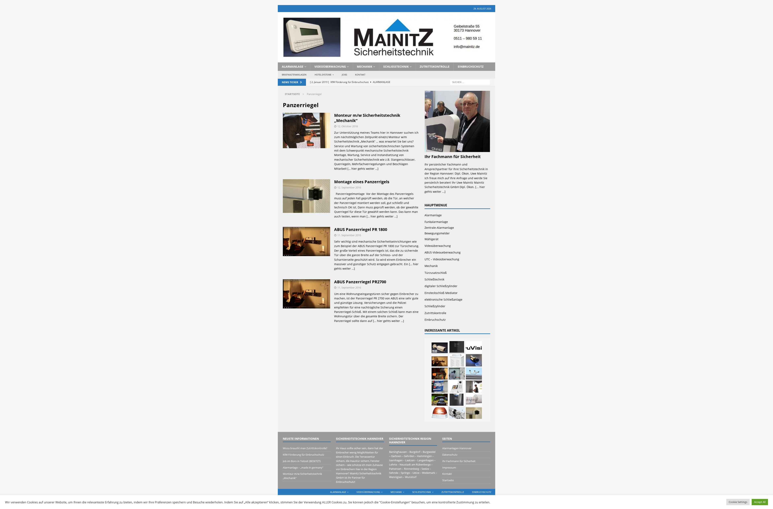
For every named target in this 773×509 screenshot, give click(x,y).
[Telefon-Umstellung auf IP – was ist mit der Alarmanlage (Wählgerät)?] (440, 400)
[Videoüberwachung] (474, 373)
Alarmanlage (292, 66)
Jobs (344, 74)
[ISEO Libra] (474, 360)
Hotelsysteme (323, 74)
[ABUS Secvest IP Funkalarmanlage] (457, 347)
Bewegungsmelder (437, 233)
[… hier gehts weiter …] (362, 169)
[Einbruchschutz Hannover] (440, 374)
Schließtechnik (396, 66)
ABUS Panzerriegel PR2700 (360, 282)
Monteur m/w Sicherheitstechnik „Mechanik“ (367, 118)
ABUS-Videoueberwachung (443, 252)
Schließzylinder (435, 306)
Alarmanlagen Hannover (456, 448)
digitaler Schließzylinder (441, 286)
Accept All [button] (760, 502)
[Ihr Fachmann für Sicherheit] (457, 150)
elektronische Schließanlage (443, 299)
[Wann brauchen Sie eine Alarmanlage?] (457, 360)
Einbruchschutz (471, 66)
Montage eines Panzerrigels (361, 181)
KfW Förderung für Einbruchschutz (303, 454)
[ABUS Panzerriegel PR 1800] (440, 361)
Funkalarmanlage (436, 222)
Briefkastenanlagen (294, 74)
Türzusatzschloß (436, 273)
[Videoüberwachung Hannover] (440, 347)
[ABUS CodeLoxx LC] (440, 387)
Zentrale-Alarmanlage (439, 228)
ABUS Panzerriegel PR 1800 (360, 229)
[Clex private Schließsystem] (474, 400)
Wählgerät (431, 239)
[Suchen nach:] (470, 82)
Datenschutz (449, 454)
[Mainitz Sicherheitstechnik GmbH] (386, 60)
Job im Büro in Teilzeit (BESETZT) (302, 461)
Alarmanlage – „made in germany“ (303, 467)
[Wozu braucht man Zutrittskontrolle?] (474, 387)
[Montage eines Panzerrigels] (474, 413)
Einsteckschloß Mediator (441, 293)
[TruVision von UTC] (474, 347)
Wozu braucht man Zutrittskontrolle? (305, 448)
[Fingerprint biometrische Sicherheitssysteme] (457, 400)
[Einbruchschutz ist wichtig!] (457, 373)
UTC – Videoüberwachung (442, 259)
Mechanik (364, 66)
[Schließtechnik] (457, 413)
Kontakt (360, 74)
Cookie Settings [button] (738, 502)
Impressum (449, 467)
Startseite (448, 480)
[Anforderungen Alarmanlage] (440, 413)
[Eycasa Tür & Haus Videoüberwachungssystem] (457, 387)
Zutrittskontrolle (435, 66)
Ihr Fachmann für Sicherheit (453, 156)
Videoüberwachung (330, 66)
